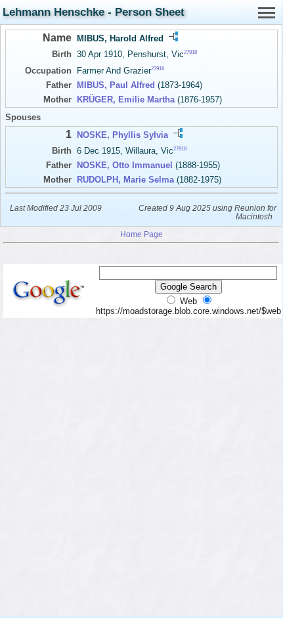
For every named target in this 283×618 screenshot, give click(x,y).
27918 (190, 52)
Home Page (141, 234)
